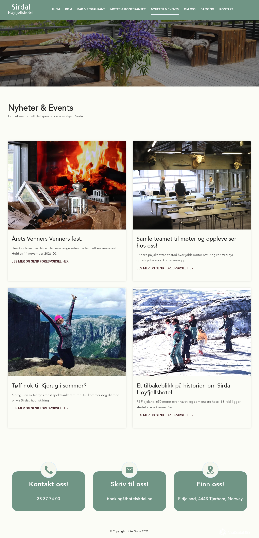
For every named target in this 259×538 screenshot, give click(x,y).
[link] (67, 239)
